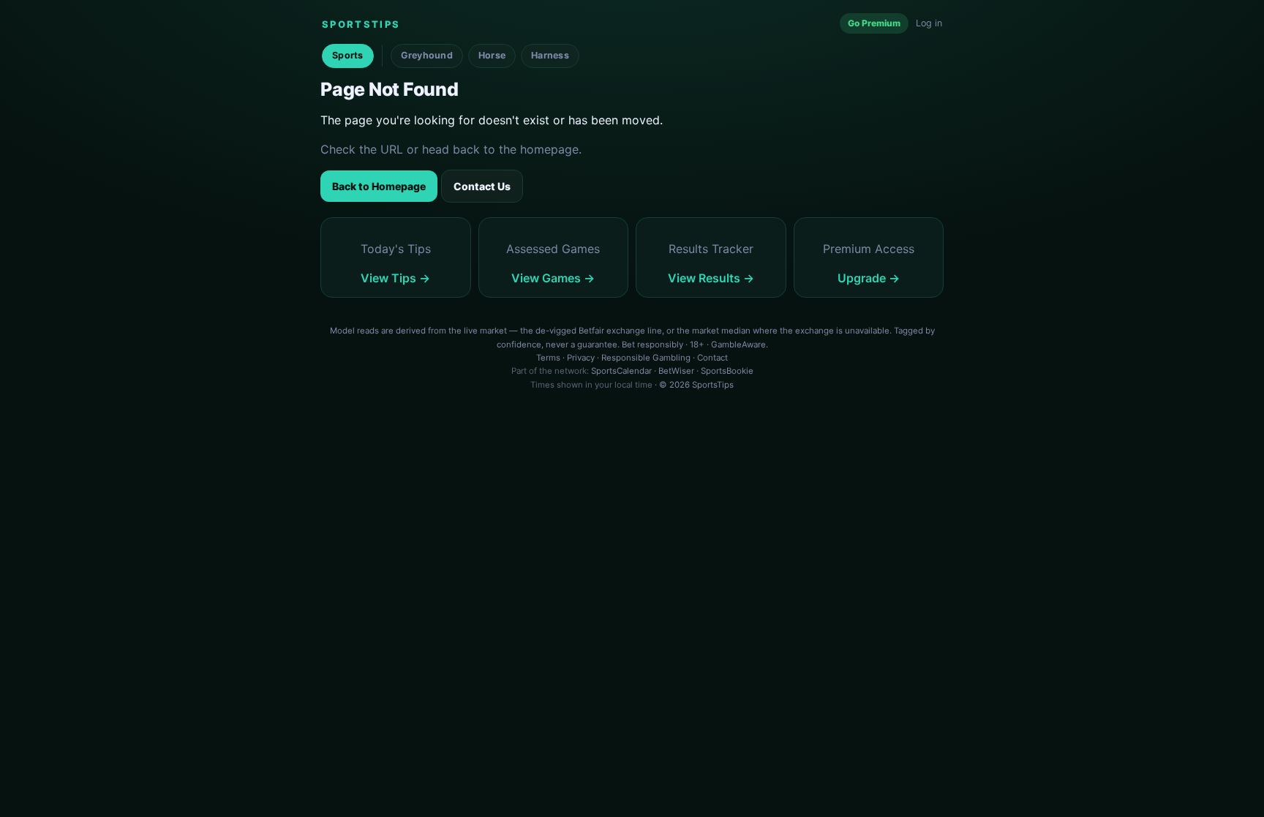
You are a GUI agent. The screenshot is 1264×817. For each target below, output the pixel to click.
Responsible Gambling (646, 358)
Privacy (581, 358)
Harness (550, 55)
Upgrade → (869, 278)
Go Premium (874, 23)
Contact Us (482, 186)
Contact (712, 358)
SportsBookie (727, 371)
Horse (491, 55)
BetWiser (676, 371)
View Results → (711, 278)
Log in (929, 23)
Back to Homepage (379, 186)
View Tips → (395, 278)
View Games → (553, 278)
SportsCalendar (621, 371)
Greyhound (427, 55)
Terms (548, 358)
